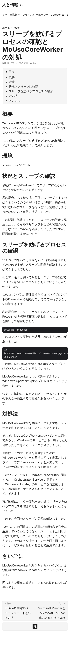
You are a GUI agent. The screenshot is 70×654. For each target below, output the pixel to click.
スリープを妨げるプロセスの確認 (31, 91)
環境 (12, 82)
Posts (16, 27)
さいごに (15, 100)
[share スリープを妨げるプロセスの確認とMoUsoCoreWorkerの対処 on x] (35, 626)
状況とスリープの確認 (23, 86)
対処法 (13, 96)
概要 (12, 77)
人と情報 (10, 4)
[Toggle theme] (21, 5)
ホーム (6, 27)
